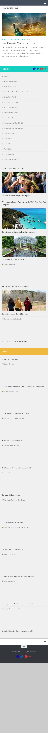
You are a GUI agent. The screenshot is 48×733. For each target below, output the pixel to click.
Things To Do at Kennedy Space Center (15, 413)
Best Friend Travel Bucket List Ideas (15, 314)
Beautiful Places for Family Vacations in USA (17, 631)
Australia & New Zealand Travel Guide (17, 92)
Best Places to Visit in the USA (18, 43)
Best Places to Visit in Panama (12, 440)
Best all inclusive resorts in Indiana (15, 286)
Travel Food (8, 138)
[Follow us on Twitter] (38, 68)
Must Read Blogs (10, 118)
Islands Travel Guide (11, 112)
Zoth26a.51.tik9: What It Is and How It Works (18, 576)
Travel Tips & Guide (11, 159)
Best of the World (10, 97)
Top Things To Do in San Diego (13, 522)
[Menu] (45, 3)
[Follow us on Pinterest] (41, 68)
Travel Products (9, 154)
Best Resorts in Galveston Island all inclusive (18, 232)
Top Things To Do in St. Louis (13, 259)
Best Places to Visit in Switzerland (14, 341)
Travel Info (7, 149)
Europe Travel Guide (11, 102)
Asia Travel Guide (10, 86)
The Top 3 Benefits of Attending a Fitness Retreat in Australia (23, 386)
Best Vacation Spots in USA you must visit (16, 468)
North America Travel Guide (14, 39)
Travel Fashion (9, 133)
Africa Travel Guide (10, 81)
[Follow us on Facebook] (34, 68)
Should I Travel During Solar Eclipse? (16, 195)
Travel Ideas (8, 144)
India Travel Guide (10, 107)
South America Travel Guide (13, 128)
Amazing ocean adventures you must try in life (18, 604)
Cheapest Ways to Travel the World (14, 549)
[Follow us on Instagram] (45, 68)
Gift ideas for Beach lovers (11, 495)
